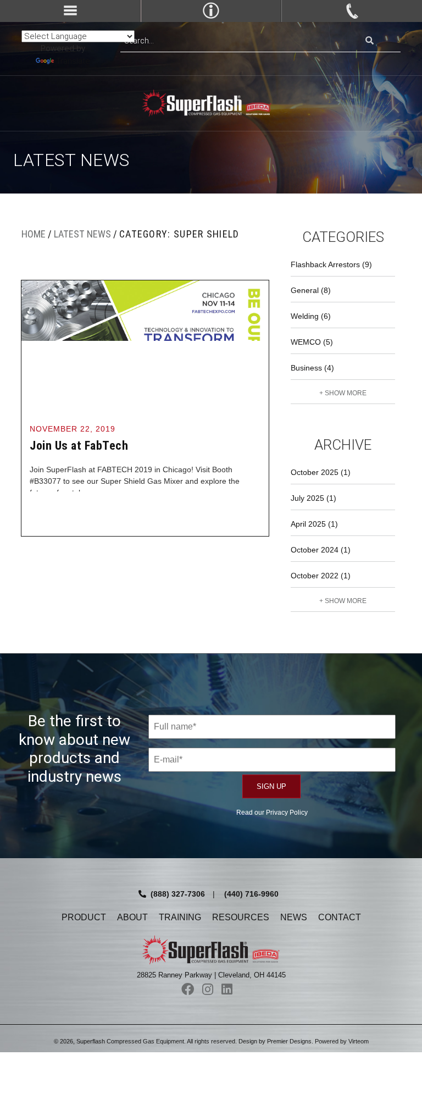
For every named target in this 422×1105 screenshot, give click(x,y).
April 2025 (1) (314, 524)
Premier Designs (289, 1041)
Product (84, 917)
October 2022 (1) (321, 575)
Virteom (358, 1041)
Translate (73, 61)
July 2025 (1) (313, 498)
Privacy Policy (287, 812)
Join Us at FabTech (79, 445)
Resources (240, 917)
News (293, 917)
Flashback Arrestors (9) (331, 264)
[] (369, 41)
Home (33, 234)
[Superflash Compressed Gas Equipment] (211, 103)
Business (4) (312, 367)
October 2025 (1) (321, 472)
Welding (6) (311, 316)
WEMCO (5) (312, 342)
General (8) (311, 290)
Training (180, 917)
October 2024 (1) (321, 549)
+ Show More (343, 393)
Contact (339, 917)
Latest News (82, 234)
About (132, 917)
